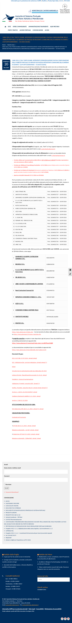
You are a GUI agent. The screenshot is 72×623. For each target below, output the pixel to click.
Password (6, 476)
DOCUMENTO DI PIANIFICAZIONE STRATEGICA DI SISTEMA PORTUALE (25, 510)
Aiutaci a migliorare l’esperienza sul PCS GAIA (18, 540)
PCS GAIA (67, 1)
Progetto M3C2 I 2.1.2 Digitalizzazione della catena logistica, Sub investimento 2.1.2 (29, 528)
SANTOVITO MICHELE (21, 316)
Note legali (32, 609)
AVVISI (7, 501)
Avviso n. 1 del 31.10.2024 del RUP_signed (24, 392)
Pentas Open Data (53, 1)
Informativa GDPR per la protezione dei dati (14, 609)
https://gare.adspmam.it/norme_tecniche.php (27, 334)
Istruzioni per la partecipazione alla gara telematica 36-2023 (29, 371)
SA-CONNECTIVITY (11, 535)
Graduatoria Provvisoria (19, 417)
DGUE (13, 367)
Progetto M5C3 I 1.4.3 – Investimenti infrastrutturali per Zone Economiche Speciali (29, 533)
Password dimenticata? (12, 492)
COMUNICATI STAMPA (12, 506)
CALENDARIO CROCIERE (12, 503)
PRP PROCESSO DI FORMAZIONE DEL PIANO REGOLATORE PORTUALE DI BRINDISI (28, 526)
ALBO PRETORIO (54, 26)
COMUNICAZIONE (38, 30)
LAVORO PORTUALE (25, 30)
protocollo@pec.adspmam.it (30, 605)
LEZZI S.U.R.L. (19, 303)
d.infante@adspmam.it (58, 155)
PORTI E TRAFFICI (13, 30)
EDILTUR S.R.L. (19, 323)
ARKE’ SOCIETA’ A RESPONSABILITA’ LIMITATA (29, 284)
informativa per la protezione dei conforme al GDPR (26, 1)
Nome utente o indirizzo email (12, 468)
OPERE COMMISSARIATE (20, 26)
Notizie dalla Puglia (11, 555)
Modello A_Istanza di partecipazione (22, 379)
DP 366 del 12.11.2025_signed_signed (24, 426)
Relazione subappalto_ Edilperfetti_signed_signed (26, 438)
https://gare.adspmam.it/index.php (22, 332)
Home (4, 45)
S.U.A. (61, 1)
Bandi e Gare (11, 45)
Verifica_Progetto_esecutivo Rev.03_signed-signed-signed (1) (30, 388)
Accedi (6, 488)
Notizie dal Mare (45, 555)
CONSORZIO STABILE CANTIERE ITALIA (26, 310)
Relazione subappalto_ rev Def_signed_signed (25, 430)
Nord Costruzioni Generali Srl (24, 290)
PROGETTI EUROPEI (11, 512)
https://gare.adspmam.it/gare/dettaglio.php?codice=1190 (29, 350)
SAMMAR (18, 256)
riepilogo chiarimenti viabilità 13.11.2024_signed (26, 396)
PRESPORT (9, 538)
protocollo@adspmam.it (12, 605)
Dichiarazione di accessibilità (53, 609)
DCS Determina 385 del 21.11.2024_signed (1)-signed (27, 409)
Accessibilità (40, 609)
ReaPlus (44, 1)
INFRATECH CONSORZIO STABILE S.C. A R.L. (28, 297)
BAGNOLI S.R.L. (20, 264)
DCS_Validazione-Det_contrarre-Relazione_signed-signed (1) (29, 362)
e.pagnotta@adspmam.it (48, 149)
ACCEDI (47, 30)
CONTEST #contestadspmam (14, 519)
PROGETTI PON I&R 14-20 (13, 515)
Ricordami (8, 484)
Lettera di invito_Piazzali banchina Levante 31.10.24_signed (29, 375)
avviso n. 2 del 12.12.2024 (20, 400)
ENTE (9, 26)
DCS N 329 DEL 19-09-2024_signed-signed (24, 358)
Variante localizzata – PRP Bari (14, 517)
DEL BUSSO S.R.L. (20, 277)
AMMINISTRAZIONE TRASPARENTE (38, 26)
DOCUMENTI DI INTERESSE (13, 508)
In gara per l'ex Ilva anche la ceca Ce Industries (17, 557)
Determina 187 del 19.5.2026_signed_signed (26, 434)
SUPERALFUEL (10, 531)
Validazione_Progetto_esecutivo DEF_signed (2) (26, 383)
